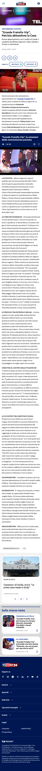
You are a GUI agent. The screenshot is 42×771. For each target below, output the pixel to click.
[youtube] (32, 677)
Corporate (5, 728)
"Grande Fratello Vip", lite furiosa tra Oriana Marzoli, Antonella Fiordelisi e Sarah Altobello (25, 623)
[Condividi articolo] (4, 58)
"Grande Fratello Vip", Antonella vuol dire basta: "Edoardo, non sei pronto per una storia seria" (27, 645)
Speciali (5, 692)
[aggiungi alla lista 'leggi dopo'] (9, 58)
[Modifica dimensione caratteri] (15, 58)
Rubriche (5, 700)
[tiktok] (37, 677)
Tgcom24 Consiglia (10, 707)
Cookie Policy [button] (26, 728)
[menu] (3, 3)
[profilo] (38, 3)
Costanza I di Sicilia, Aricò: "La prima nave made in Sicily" (19, 586)
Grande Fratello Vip (25, 99)
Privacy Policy (7, 732)
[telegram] (27, 677)
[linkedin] (23, 677)
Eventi (4, 715)
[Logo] (21, 3)
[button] (21, 3)
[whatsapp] (13, 677)
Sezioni (5, 685)
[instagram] (8, 677)
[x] (18, 677)
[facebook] (3, 677)
